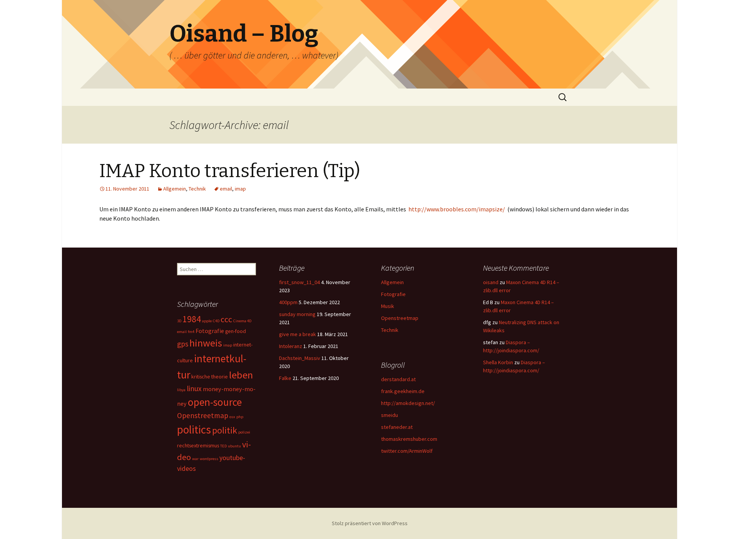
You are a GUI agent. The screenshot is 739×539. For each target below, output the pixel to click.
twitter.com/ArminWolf (407, 450)
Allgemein (174, 188)
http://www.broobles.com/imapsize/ (456, 209)
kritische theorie (209, 376)
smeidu (389, 415)
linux (194, 388)
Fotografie (393, 294)
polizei (244, 432)
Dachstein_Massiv (299, 358)
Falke (285, 378)
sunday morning (297, 314)
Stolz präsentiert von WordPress (370, 523)
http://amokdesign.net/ (408, 403)
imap (240, 188)
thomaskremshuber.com (409, 438)
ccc (226, 319)
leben (241, 374)
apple (207, 320)
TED (223, 446)
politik (224, 430)
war (195, 458)
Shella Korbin (498, 362)
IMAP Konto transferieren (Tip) (229, 171)
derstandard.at (398, 379)
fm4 (191, 331)
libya (181, 389)
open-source (215, 401)
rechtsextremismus (198, 445)
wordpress (209, 458)
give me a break (297, 334)
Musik (387, 306)
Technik (197, 188)
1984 (191, 319)
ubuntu (234, 446)
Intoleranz (290, 346)
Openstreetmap (399, 318)
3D (179, 320)
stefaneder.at (397, 427)
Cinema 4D (242, 320)
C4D (216, 320)
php (239, 416)
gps (182, 343)
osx (232, 416)
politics (194, 429)
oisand (490, 282)
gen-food (235, 331)
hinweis (205, 342)
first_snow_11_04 (299, 282)
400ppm (288, 302)
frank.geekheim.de (403, 391)
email (226, 188)
